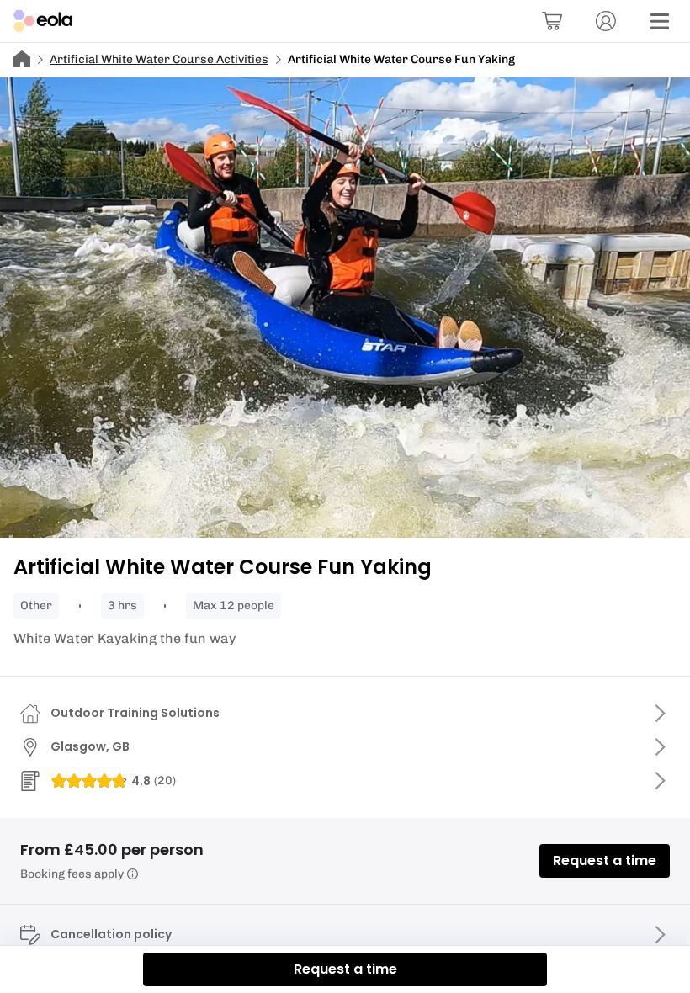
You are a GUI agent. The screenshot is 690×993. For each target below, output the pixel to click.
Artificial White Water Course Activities (159, 59)
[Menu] (660, 21)
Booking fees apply (72, 874)
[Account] (606, 21)
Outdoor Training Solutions (135, 712)
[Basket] (552, 21)
